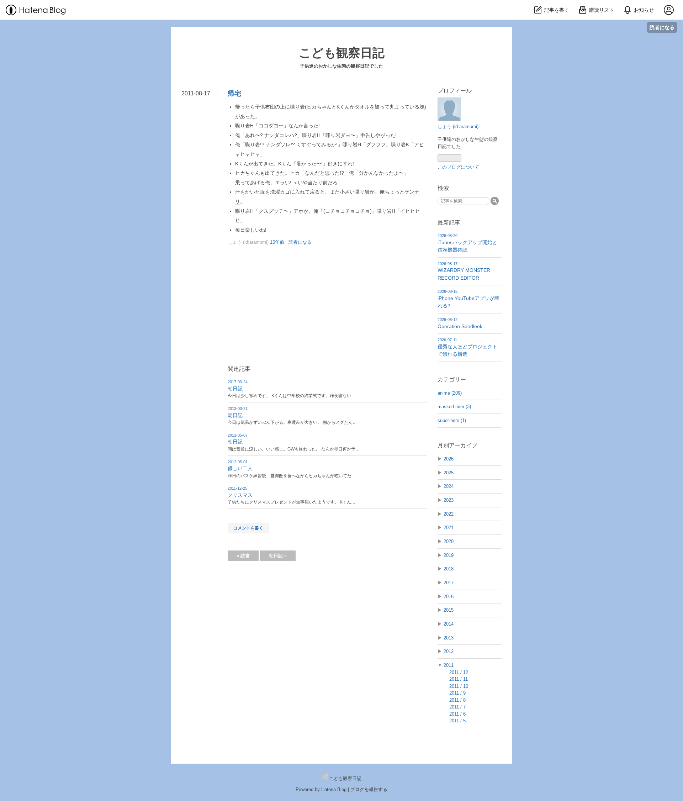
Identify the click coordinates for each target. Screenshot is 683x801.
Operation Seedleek (460, 326)
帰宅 (234, 93)
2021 (449, 527)
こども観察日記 (342, 52)
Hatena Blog (333, 789)
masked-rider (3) (454, 406)
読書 (243, 555)
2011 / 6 (457, 714)
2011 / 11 (458, 679)
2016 (449, 596)
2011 (449, 665)
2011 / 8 (457, 700)
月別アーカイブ (457, 445)
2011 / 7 (457, 707)
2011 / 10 (458, 686)
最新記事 (449, 223)
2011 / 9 (457, 693)
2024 (449, 486)
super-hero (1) (452, 420)
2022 (449, 514)
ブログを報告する (368, 789)
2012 (449, 651)
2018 (449, 568)
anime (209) (450, 393)
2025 (449, 472)
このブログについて (458, 167)
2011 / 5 (457, 720)
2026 (449, 459)
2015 (449, 610)
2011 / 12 (458, 672)
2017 (449, 582)
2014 (449, 624)
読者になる (662, 27)
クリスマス (240, 495)
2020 (449, 541)
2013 (449, 638)
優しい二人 (240, 468)
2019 (449, 555)
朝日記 (235, 388)
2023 (449, 500)
